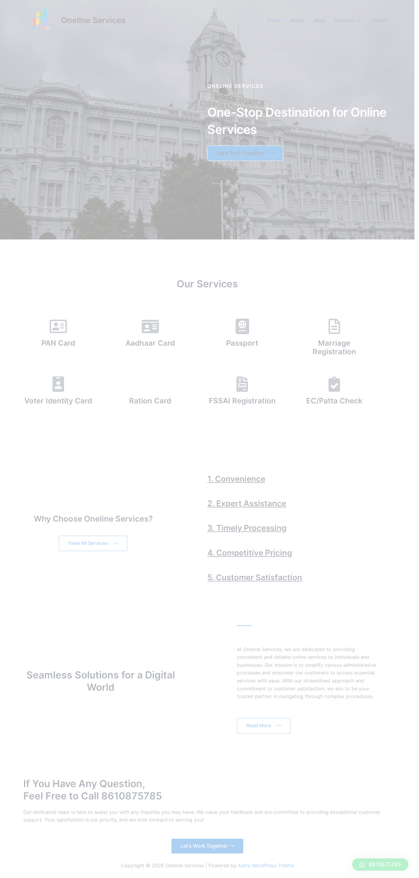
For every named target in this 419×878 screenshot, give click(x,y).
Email (97, 436)
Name (98, 375)
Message (100, 464)
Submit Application (120, 518)
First (93, 396)
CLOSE (327, 355)
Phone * (99, 408)
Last (168, 396)
